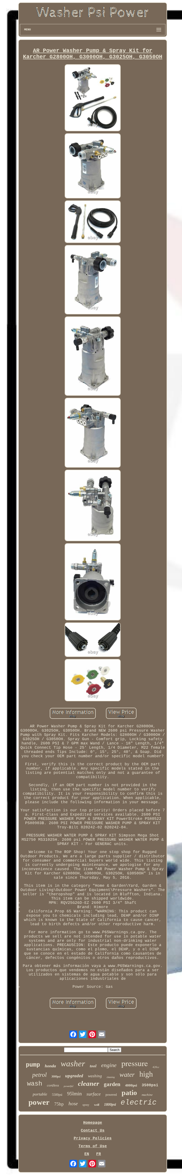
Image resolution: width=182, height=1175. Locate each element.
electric (139, 1102)
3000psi (55, 1076)
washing (95, 1076)
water (127, 1074)
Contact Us (93, 1131)
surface (93, 1093)
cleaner (88, 1083)
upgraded (74, 1075)
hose (73, 1103)
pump (33, 1065)
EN (86, 1154)
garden (112, 1084)
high (146, 1074)
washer (73, 1063)
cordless (53, 1085)
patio (129, 1092)
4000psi (131, 1085)
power (39, 1102)
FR (98, 1154)
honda (50, 1066)
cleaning (111, 1077)
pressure (134, 1063)
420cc (156, 1067)
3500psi (150, 1085)
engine (109, 1065)
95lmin (74, 1093)
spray (85, 1104)
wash (34, 1083)
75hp (59, 1103)
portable (40, 1094)
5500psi (57, 1094)
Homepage (92, 1123)
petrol (39, 1074)
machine (147, 1094)
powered (111, 1094)
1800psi (110, 1104)
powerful (68, 1086)
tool (93, 1066)
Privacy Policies (93, 1138)
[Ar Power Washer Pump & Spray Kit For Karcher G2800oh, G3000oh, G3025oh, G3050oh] (92, 98)
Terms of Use (92, 1146)
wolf (96, 1104)
